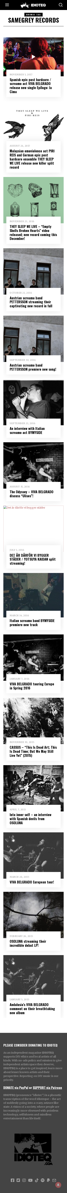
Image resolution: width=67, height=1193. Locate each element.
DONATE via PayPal (15, 1087)
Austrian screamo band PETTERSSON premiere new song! (33, 367)
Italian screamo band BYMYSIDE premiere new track (32, 622)
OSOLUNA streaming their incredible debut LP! (28, 943)
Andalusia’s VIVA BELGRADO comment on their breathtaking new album (32, 1008)
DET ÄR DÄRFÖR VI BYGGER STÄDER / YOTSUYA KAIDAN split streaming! (33, 559)
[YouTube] (30, 1180)
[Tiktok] (36, 1180)
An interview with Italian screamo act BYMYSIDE (27, 430)
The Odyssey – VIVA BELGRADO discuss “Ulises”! (31, 493)
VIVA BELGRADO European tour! (32, 881)
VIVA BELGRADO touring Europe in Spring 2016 (32, 685)
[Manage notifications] (58, 1185)
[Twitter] (18, 1180)
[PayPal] (48, 1180)
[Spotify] (42, 1180)
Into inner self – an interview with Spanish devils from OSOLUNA (30, 818)
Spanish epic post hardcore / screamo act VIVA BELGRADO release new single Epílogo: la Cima (31, 85)
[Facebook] (12, 1180)
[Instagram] (24, 1180)
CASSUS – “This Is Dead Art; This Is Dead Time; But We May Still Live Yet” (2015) (33, 751)
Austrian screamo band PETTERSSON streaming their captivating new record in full (31, 301)
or (30, 1087)
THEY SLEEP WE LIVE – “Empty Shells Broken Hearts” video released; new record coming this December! (33, 232)
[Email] (54, 1180)
